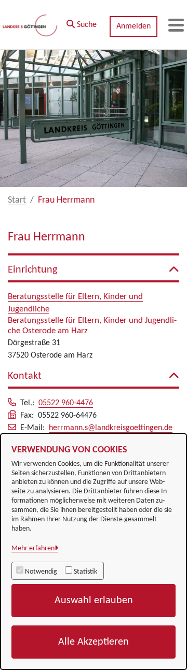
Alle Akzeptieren (93, 642)
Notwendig (41, 572)
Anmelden (133, 26)
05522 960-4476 (65, 403)
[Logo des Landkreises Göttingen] (30, 25)
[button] (81, 22)
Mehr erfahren (33, 548)
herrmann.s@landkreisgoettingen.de (110, 428)
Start (17, 200)
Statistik (85, 572)
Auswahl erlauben (94, 600)
